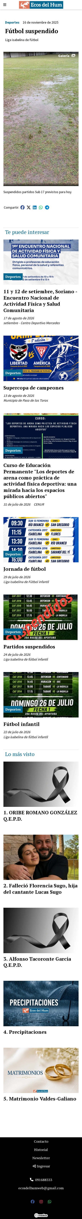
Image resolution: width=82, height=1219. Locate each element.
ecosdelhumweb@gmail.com (41, 1188)
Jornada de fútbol (24, 569)
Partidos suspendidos (29, 646)
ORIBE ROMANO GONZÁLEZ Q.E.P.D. (40, 815)
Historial (41, 1149)
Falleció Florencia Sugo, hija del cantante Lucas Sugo (40, 888)
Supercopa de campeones (33, 387)
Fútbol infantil (21, 724)
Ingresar (43, 1166)
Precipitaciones (28, 1032)
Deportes (12, 22)
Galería (63, 56)
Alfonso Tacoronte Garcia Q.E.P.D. (37, 961)
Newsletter (41, 1158)
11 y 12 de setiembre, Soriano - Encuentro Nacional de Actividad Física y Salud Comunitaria (40, 300)
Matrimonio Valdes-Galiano (42, 1098)
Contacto (41, 1141)
